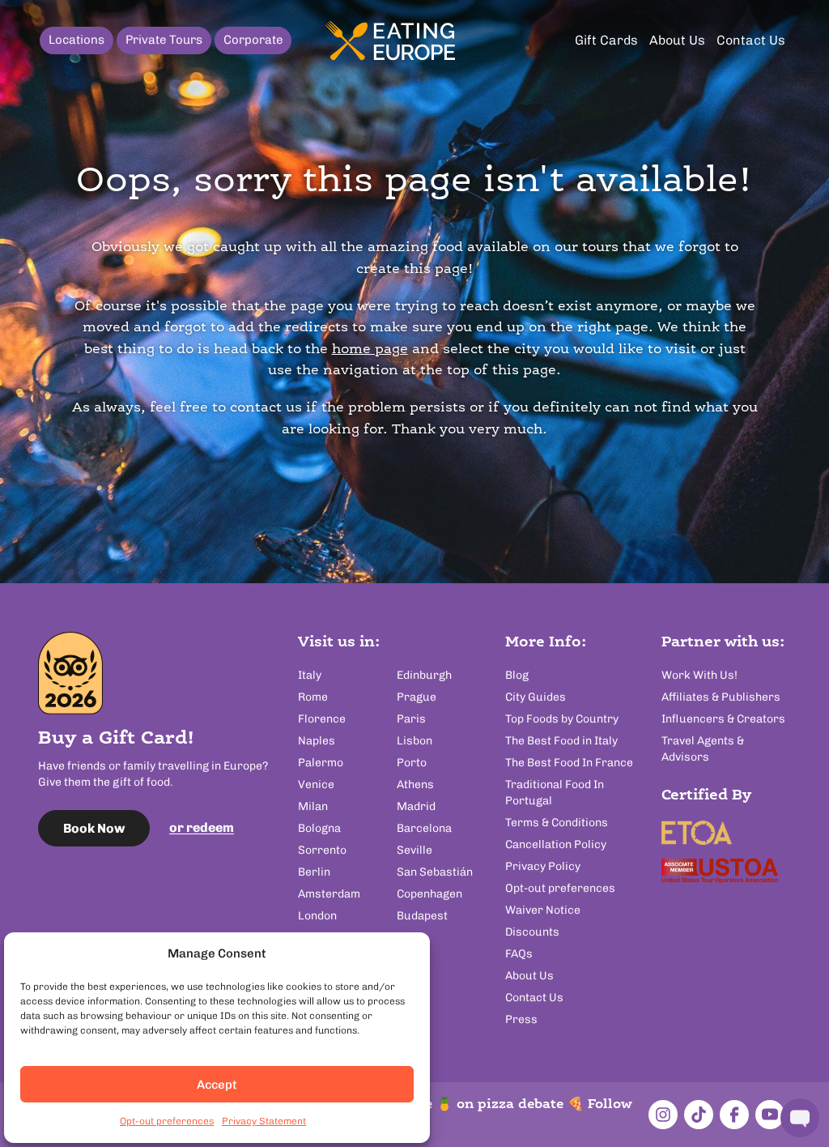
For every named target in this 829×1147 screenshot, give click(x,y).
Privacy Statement (264, 1121)
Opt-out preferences (167, 1121)
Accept (217, 1084)
